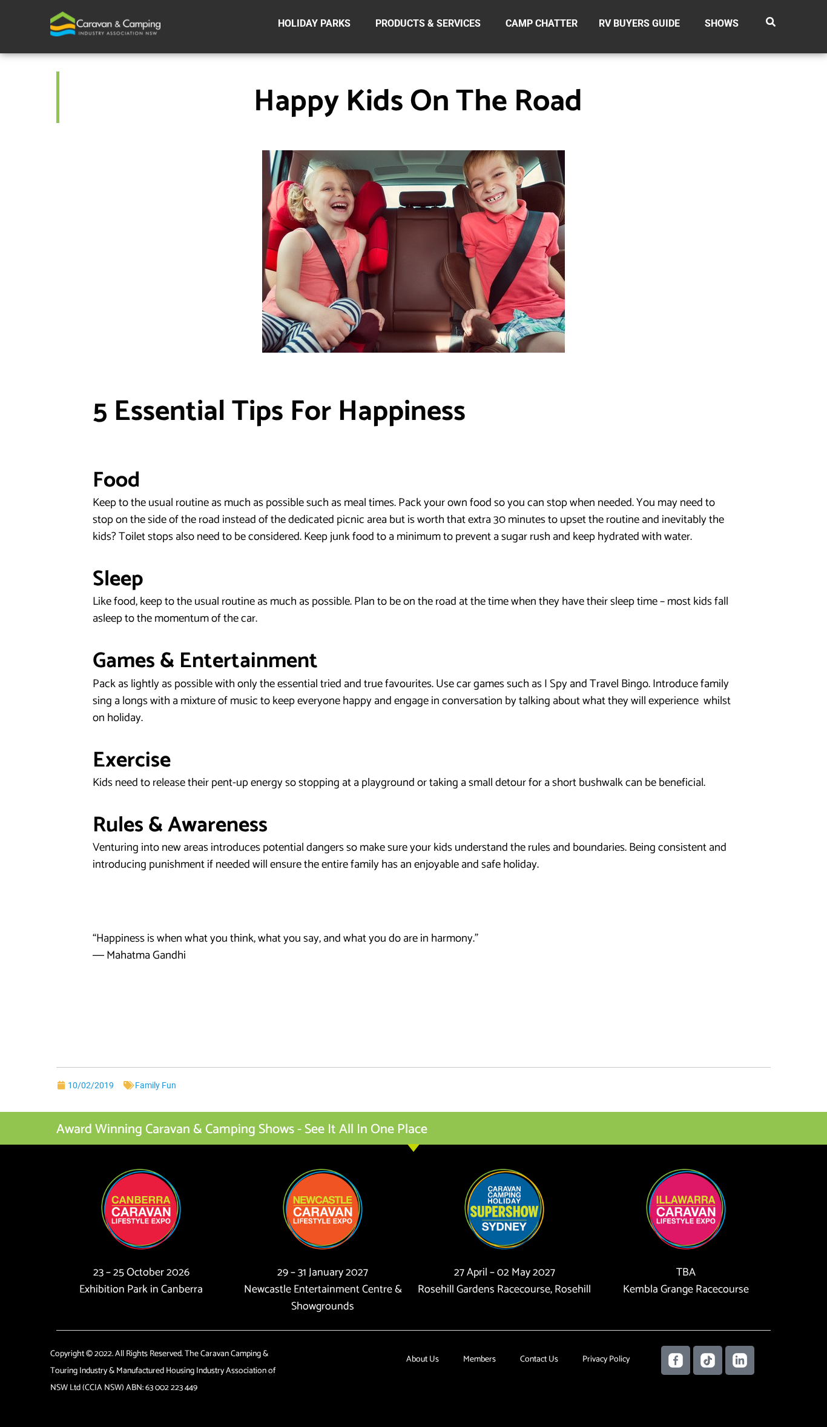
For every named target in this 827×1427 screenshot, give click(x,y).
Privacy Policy (606, 1359)
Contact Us (539, 1359)
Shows (722, 23)
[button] (771, 24)
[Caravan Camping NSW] (105, 23)
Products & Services (428, 23)
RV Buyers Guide (639, 23)
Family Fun (155, 1085)
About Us (422, 1359)
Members (479, 1359)
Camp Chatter (542, 23)
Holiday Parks (314, 23)
